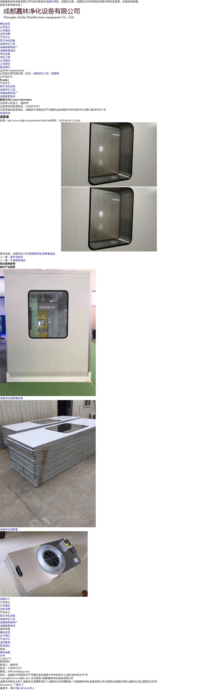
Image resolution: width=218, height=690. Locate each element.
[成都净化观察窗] (48, 526)
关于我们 (5, 635)
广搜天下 (18, 684)
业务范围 (5, 33)
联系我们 (5, 67)
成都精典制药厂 (9, 47)
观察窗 (55, 73)
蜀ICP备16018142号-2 (22, 688)
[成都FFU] (44, 596)
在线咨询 (5, 113)
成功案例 (5, 642)
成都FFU (5, 599)
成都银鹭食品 (7, 50)
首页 (28, 73)
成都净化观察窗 (9, 529)
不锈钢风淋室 (18, 260)
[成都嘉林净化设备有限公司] (48, 19)
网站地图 (5, 652)
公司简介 (5, 27)
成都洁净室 (52, 1)
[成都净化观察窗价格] (48, 395)
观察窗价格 (35, 253)
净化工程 (5, 57)
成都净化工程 (7, 43)
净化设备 (5, 53)
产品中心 (5, 37)
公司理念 (5, 64)
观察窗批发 (48, 253)
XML (3, 655)
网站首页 (5, 23)
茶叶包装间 (16, 257)
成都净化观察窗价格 (11, 398)
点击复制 (36, 678)
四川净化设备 (7, 40)
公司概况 (5, 30)
